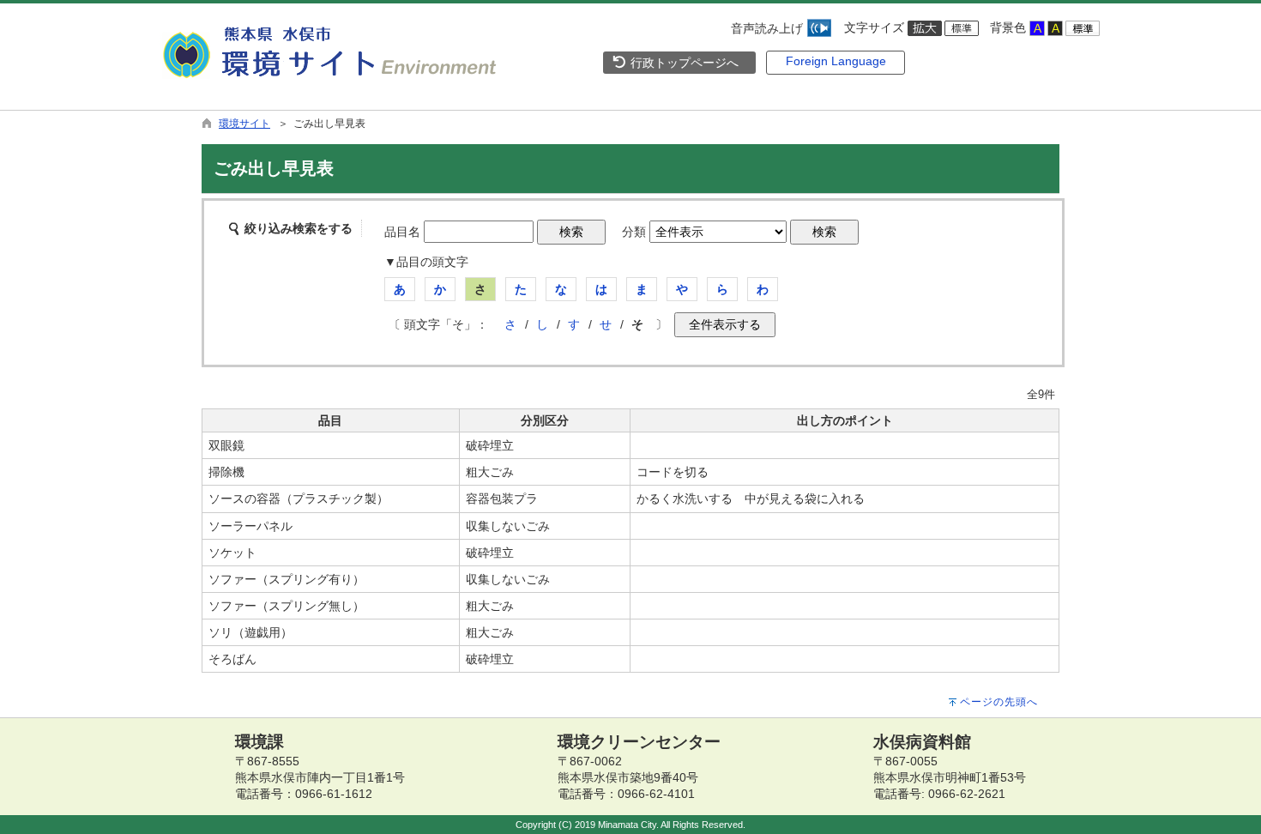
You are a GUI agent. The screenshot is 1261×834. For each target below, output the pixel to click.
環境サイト (244, 124)
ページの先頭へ (999, 702)
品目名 (402, 232)
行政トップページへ (683, 63)
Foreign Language (836, 61)
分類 (634, 232)
